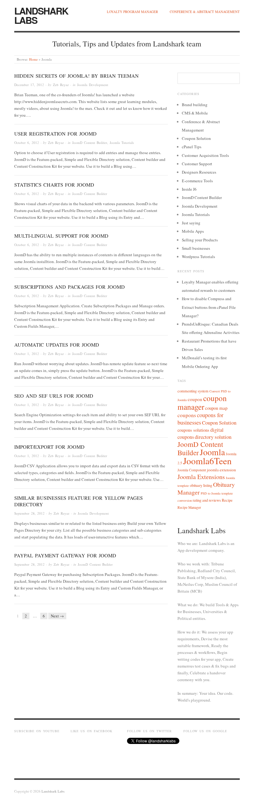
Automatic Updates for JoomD (56, 344)
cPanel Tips (191, 146)
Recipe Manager (189, 507)
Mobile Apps (193, 231)
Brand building (195, 104)
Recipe (227, 500)
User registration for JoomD (55, 133)
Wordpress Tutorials (198, 256)
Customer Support (197, 163)
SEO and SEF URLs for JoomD (53, 395)
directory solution (213, 436)
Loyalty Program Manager (132, 11)
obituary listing (201, 485)
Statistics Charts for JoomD (54, 184)
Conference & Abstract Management (205, 11)
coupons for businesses (200, 418)
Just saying (191, 223)
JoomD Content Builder (89, 142)
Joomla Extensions (201, 477)
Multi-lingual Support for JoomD (61, 235)
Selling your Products (200, 240)
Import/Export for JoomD (49, 446)
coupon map (216, 408)
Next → (57, 616)
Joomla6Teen (207, 461)
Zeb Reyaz (61, 84)
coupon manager (202, 402)
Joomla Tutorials (122, 142)
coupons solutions (193, 430)
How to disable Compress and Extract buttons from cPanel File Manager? (209, 307)
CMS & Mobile (195, 113)
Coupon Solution (196, 138)
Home (33, 59)
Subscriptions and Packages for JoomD (69, 286)
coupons (186, 415)
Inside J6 (189, 189)
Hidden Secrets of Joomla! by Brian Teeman (76, 75)
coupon (195, 399)
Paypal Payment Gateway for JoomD (65, 555)
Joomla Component (191, 470)
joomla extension (221, 470)
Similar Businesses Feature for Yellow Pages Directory (78, 501)
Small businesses (196, 248)
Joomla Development (92, 84)
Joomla (212, 452)
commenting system (192, 391)
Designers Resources (199, 172)
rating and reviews (207, 500)
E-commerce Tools (197, 181)
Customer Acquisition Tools (205, 155)
